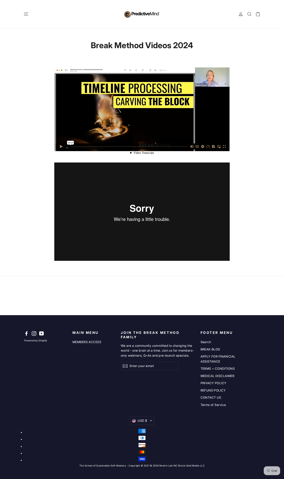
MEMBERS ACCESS (86, 342)
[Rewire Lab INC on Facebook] (26, 333)
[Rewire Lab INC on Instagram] (34, 333)
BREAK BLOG (210, 349)
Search (206, 342)
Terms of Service (213, 405)
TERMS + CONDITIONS (218, 368)
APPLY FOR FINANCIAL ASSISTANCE (218, 359)
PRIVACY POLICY (214, 383)
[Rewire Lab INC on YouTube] (41, 333)
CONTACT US (211, 397)
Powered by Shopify (35, 340)
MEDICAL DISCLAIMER (218, 376)
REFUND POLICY (213, 390)
